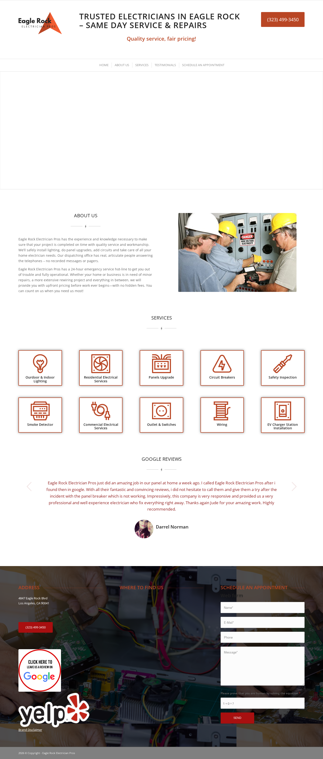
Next (294, 486)
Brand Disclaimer (30, 730)
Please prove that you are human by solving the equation (261, 693)
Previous (29, 486)
